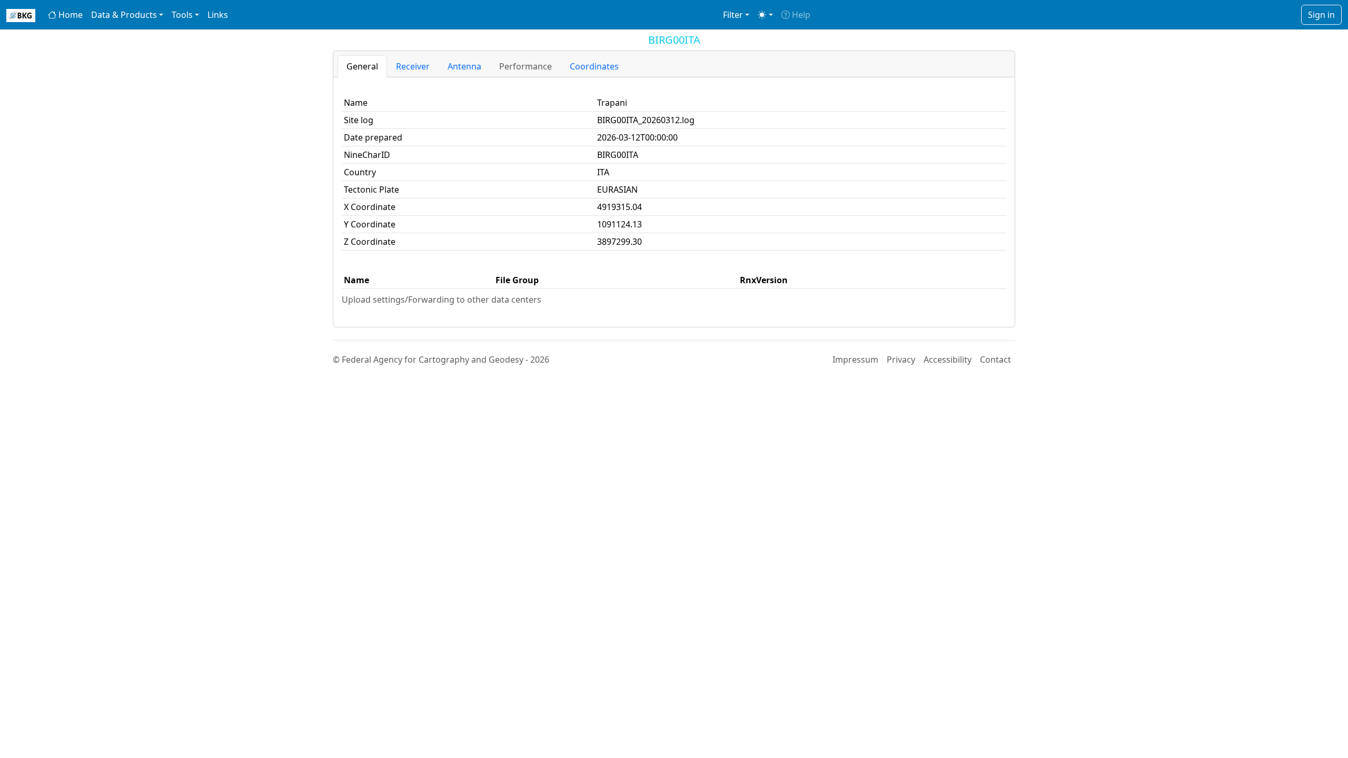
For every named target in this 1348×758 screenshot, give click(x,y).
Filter (733, 15)
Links (217, 15)
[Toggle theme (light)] (765, 14)
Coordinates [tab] (594, 66)
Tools (182, 15)
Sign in (1321, 15)
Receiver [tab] (413, 66)
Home (69, 15)
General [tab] (362, 66)
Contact (995, 359)
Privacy (901, 359)
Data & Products (124, 15)
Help (800, 15)
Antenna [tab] (464, 66)
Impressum (855, 359)
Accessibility (948, 359)
